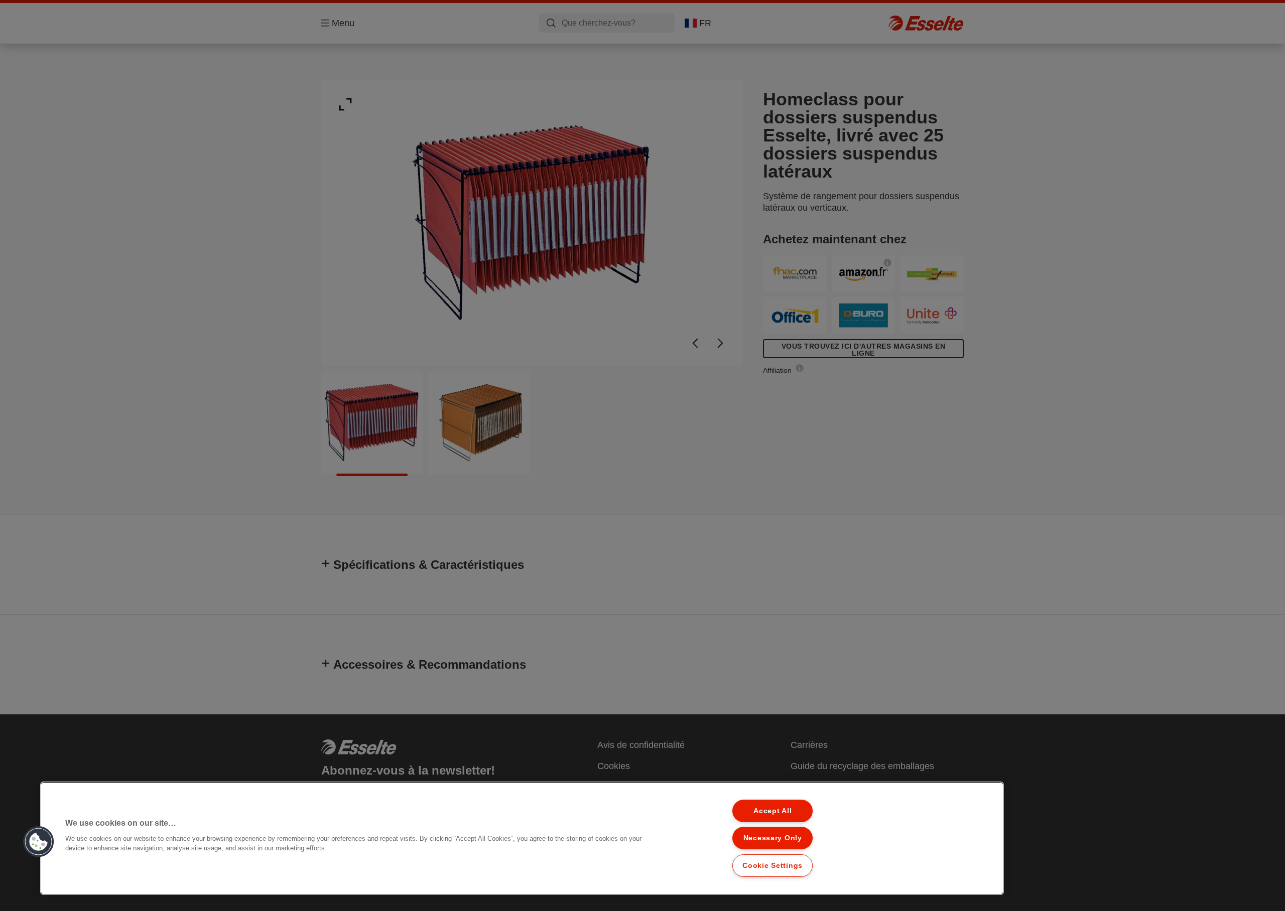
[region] (522, 838)
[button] (39, 842)
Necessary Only (772, 838)
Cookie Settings (772, 865)
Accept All (772, 811)
